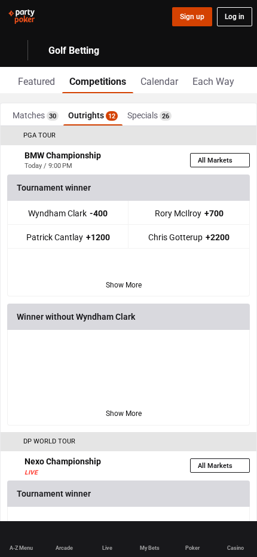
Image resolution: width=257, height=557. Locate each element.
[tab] (36, 80)
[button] (128, 135)
